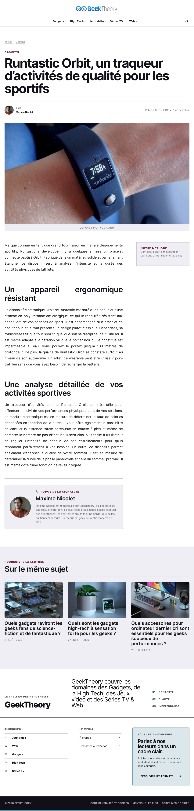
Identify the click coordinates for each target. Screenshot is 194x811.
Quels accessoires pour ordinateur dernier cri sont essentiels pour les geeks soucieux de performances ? (160, 633)
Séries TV (116, 21)
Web (132, 21)
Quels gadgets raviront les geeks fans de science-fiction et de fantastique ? (33, 628)
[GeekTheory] (97, 8)
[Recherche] (186, 21)
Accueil (9, 41)
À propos (100, 737)
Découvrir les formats (161, 776)
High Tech (77, 21)
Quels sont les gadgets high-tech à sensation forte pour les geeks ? (93, 628)
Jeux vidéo (97, 21)
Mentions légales (145, 803)
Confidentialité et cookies (109, 803)
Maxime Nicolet (55, 498)
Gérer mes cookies (175, 803)
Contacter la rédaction (100, 746)
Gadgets (58, 21)
